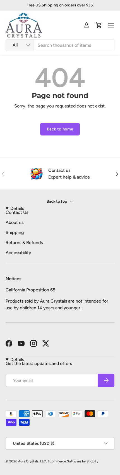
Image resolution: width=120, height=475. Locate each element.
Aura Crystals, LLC (32, 461)
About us (14, 222)
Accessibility (18, 252)
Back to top (57, 201)
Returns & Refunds (24, 242)
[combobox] (60, 45)
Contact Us (17, 212)
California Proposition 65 (30, 290)
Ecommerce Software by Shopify (73, 461)
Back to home (60, 129)
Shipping (15, 232)
